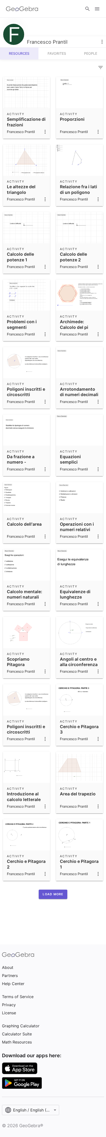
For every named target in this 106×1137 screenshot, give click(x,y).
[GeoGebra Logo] (22, 8)
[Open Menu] (97, 9)
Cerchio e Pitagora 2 (26, 864)
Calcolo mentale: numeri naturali (24, 594)
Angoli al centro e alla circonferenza (79, 661)
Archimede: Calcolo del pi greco (74, 327)
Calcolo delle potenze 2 (73, 257)
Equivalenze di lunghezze (75, 594)
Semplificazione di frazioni (26, 122)
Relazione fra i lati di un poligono (78, 189)
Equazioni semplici (70, 459)
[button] (53, 894)
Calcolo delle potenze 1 (20, 257)
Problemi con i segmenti (22, 324)
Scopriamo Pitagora (18, 661)
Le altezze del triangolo (21, 189)
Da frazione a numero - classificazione (23, 462)
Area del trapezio (78, 793)
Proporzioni (72, 119)
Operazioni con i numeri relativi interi (77, 530)
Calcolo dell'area (24, 524)
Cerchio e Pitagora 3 (79, 729)
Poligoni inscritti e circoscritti (26, 392)
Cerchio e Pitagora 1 (79, 864)
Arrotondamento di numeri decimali (79, 392)
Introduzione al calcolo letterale (24, 796)
